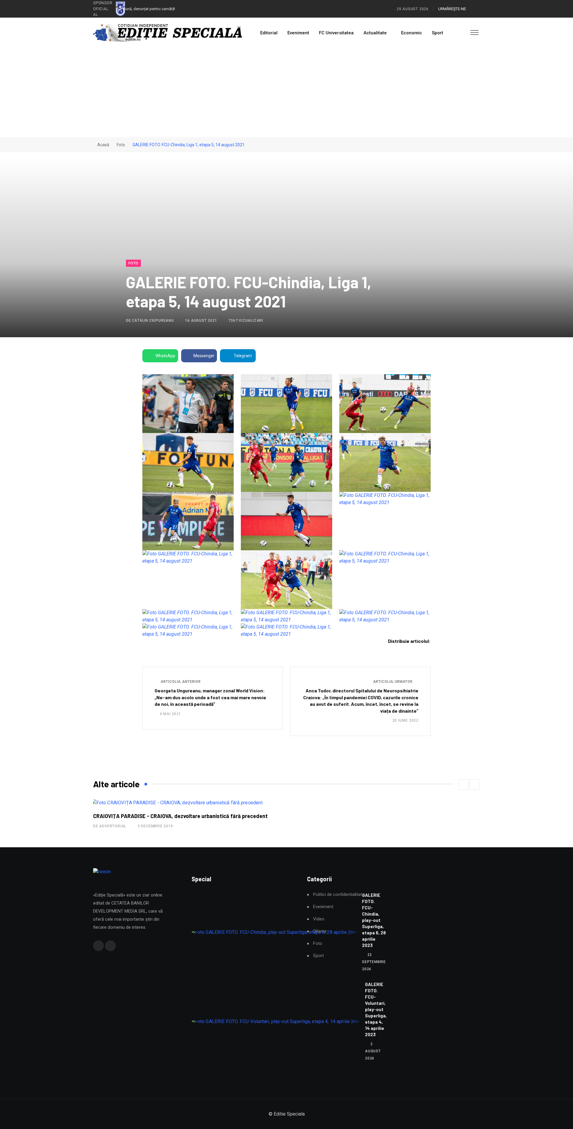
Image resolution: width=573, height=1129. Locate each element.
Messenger (204, 355)
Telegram (243, 355)
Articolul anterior (180, 682)
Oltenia (319, 931)
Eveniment (298, 33)
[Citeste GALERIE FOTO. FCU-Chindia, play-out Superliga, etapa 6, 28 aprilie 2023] (274, 932)
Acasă (102, 144)
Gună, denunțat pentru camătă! (149, 9)
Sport (437, 33)
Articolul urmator (393, 682)
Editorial (269, 33)
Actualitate (375, 33)
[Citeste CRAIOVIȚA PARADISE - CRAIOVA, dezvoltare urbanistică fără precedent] (177, 802)
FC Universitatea (336, 33)
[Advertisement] (286, 92)
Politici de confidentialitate (338, 894)
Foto (121, 144)
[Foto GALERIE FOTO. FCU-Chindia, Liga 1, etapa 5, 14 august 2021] (188, 403)
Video (318, 919)
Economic (411, 33)
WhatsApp (165, 355)
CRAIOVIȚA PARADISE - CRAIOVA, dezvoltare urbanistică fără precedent (180, 816)
